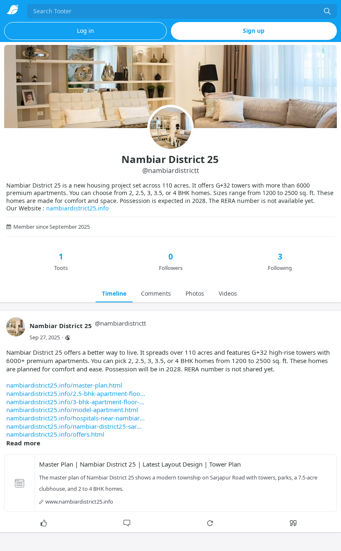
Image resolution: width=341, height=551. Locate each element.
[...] (327, 11)
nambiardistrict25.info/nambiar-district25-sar (71, 426)
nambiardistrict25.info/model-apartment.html (72, 409)
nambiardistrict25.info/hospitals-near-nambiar (73, 418)
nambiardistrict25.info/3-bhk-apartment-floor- (72, 402)
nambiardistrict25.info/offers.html (55, 434)
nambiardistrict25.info (77, 208)
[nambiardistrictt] (15, 330)
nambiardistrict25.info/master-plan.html (64, 385)
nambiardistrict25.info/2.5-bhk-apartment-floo (73, 393)
